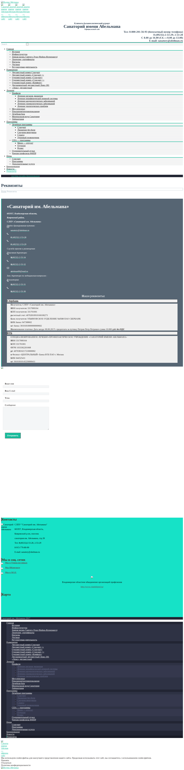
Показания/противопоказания (25, 111)
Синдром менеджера (26, 132)
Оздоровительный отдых (23, 151)
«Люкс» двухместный (22, 88)
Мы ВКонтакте (12, 567)
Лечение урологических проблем (32, 106)
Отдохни (21, 145)
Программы (11, 122)
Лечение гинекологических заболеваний (36, 104)
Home (3, 191)
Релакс (20, 148)
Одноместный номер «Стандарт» (27, 77)
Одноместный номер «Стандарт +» (28, 80)
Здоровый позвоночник (28, 137)
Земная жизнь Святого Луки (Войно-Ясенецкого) (35, 57)
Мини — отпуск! (25, 143)
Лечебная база (18, 114)
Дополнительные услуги (23, 164)
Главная (10, 49)
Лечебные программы (22, 124)
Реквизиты (11, 171)
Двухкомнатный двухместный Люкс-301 (30, 85)
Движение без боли (26, 130)
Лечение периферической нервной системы (37, 98)
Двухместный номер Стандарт (26, 72)
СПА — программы (21, 140)
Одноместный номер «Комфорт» (27, 83)
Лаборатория (18, 119)
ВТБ (9, 333)
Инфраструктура (19, 54)
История (16, 52)
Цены (9, 156)
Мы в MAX (10, 572)
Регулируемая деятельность (24, 67)
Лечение (10, 90)
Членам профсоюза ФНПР (24, 153)
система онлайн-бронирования (25, 176)
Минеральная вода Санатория (25, 116)
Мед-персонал (18, 109)
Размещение (12, 69)
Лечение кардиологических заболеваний (36, 101)
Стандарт (21, 127)
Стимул (20, 135)
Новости (10, 169)
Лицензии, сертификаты (23, 59)
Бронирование (13, 166)
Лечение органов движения (30, 96)
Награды (16, 62)
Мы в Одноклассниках (16, 563)
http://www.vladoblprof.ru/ (92, 587)
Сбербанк (12, 300)
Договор (16, 64)
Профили (16, 93)
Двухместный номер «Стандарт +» (28, 75)
